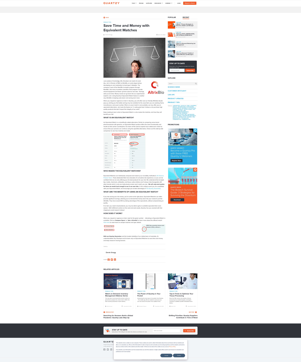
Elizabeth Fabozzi (142, 306)
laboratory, (176, 105)
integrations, (182, 107)
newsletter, (182, 117)
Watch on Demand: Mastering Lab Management (185, 44)
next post (191, 312)
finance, (179, 115)
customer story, (178, 110)
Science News (174, 87)
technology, (185, 118)
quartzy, (180, 109)
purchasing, (190, 107)
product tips (107, 22)
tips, (194, 109)
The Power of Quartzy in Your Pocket (148, 295)
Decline (179, 355)
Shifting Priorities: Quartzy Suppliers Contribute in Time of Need (183, 317)
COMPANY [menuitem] (168, 3)
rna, (194, 117)
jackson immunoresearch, (181, 112)
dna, (185, 110)
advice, (175, 107)
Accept (166, 355)
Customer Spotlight (177, 91)
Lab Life (171, 95)
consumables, (177, 108)
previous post (110, 312)
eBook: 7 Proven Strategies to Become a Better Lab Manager (185, 24)
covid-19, (183, 105)
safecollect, (177, 118)
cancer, (175, 109)
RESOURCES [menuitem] (158, 3)
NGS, (186, 114)
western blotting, (178, 114)
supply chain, (188, 109)
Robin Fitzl (173, 306)
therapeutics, (177, 119)
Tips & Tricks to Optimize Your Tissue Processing (181, 295)
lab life (178, 22)
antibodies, (191, 114)
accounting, (192, 108)
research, (185, 108)
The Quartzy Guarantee (153, 188)
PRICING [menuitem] (141, 3)
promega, (184, 113)
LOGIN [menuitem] (179, 3)
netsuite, (175, 117)
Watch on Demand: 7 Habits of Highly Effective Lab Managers (184, 53)
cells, (174, 115)
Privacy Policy (172, 346)
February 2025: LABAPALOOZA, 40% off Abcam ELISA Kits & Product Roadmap (185, 34)
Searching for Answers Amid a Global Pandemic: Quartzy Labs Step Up (118, 317)
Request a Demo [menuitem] (190, 3)
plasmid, (189, 117)
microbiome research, (189, 115)
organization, (177, 113)
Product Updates (176, 99)
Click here (106, 222)
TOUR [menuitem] (133, 3)
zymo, (188, 105)
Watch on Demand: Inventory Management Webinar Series (116, 295)
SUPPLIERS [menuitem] (149, 3)
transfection (186, 119)
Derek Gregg (108, 34)
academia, (193, 105)
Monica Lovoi (109, 306)
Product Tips (174, 102)
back (107, 17)
